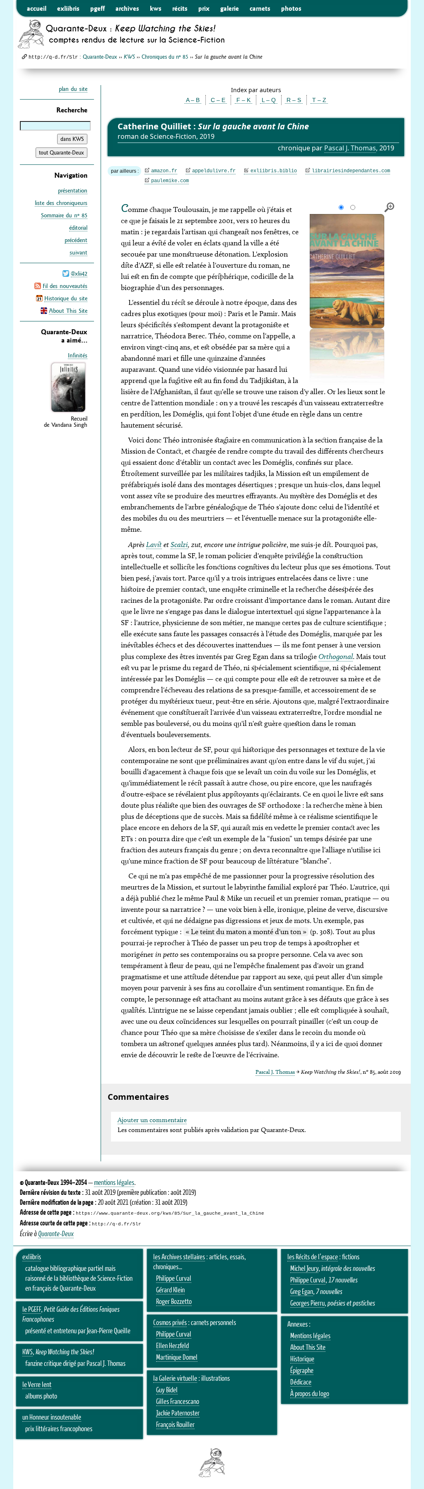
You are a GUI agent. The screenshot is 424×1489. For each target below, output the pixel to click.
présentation (72, 190)
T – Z (319, 100)
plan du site (73, 89)
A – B (192, 100)
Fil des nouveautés (65, 286)
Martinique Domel (177, 1357)
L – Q (268, 100)
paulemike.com (170, 181)
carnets (260, 8)
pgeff (97, 8)
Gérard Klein (170, 1290)
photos (291, 8)
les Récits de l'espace (312, 1257)
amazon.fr (164, 171)
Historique (302, 1359)
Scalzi (179, 544)
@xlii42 (79, 273)
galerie (229, 8)
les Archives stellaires (179, 1257)
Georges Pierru (307, 1303)
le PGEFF (31, 1309)
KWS (27, 1352)
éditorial (78, 227)
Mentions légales (310, 1336)
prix (204, 8)
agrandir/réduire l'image (389, 207)
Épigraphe (301, 1371)
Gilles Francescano (177, 1402)
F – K (243, 100)
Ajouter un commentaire (152, 1120)
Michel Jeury (304, 1269)
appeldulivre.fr (214, 171)
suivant (78, 252)
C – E (218, 100)
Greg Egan (301, 1292)
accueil (36, 8)
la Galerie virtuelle (175, 1378)
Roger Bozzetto (174, 1302)
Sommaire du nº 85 (64, 215)
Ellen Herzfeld (172, 1346)
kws (155, 8)
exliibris (68, 8)
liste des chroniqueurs (61, 203)
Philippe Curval (173, 1278)
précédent (76, 240)
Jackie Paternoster (178, 1413)
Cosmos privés (170, 1323)
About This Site (68, 310)
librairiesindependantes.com (351, 171)
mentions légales (114, 1183)
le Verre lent (36, 1385)
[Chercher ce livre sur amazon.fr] (68, 412)
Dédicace (300, 1382)
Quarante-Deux (100, 56)
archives (127, 8)
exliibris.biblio (274, 171)
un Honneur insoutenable (51, 1417)
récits (180, 8)
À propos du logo (309, 1394)
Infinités (77, 355)
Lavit (154, 544)
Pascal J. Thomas (350, 147)
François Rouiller (175, 1425)
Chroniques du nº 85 (165, 56)
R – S (294, 100)
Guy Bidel (167, 1390)
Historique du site (65, 298)
